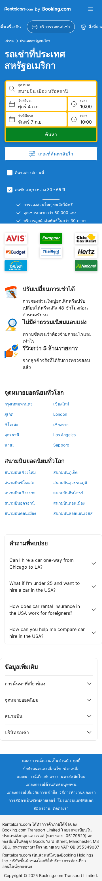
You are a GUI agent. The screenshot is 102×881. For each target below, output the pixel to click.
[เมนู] (90, 9)
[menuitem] (51, 27)
